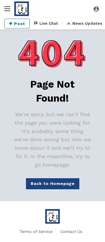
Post (19, 23)
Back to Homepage (53, 183)
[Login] (96, 8)
